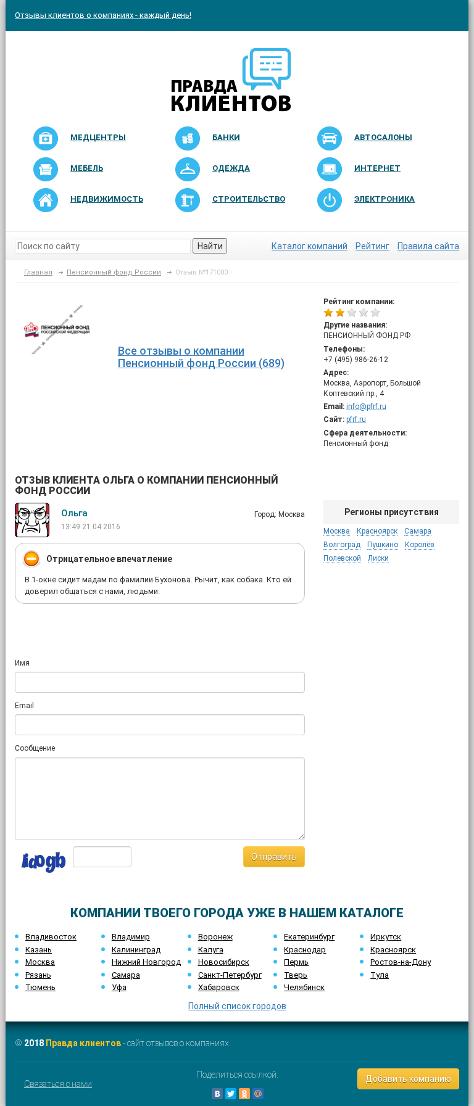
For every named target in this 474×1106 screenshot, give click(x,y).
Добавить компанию (408, 1079)
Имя (22, 663)
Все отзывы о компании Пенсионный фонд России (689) (201, 356)
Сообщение (35, 748)
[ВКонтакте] (217, 1093)
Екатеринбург (309, 936)
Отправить (274, 857)
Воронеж (215, 936)
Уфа (119, 987)
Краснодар (305, 949)
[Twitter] (230, 1093)
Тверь (295, 975)
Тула (379, 975)
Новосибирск (223, 962)
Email (24, 705)
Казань (38, 949)
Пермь (296, 962)
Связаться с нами (58, 1084)
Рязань (38, 975)
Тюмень (40, 987)
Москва (40, 962)
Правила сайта (428, 246)
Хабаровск (218, 987)
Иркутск (385, 936)
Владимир (131, 936)
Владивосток (51, 936)
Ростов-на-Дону (400, 962)
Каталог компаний (309, 246)
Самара (126, 975)
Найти (210, 246)
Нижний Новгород (146, 962)
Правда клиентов (83, 1043)
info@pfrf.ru (366, 406)
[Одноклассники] (244, 1093)
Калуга (210, 949)
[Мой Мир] (258, 1093)
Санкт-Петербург (230, 975)
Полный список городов (237, 1006)
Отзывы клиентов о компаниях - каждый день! (103, 15)
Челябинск (304, 987)
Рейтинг (372, 246)
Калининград (136, 949)
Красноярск (393, 949)
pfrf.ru (356, 419)
